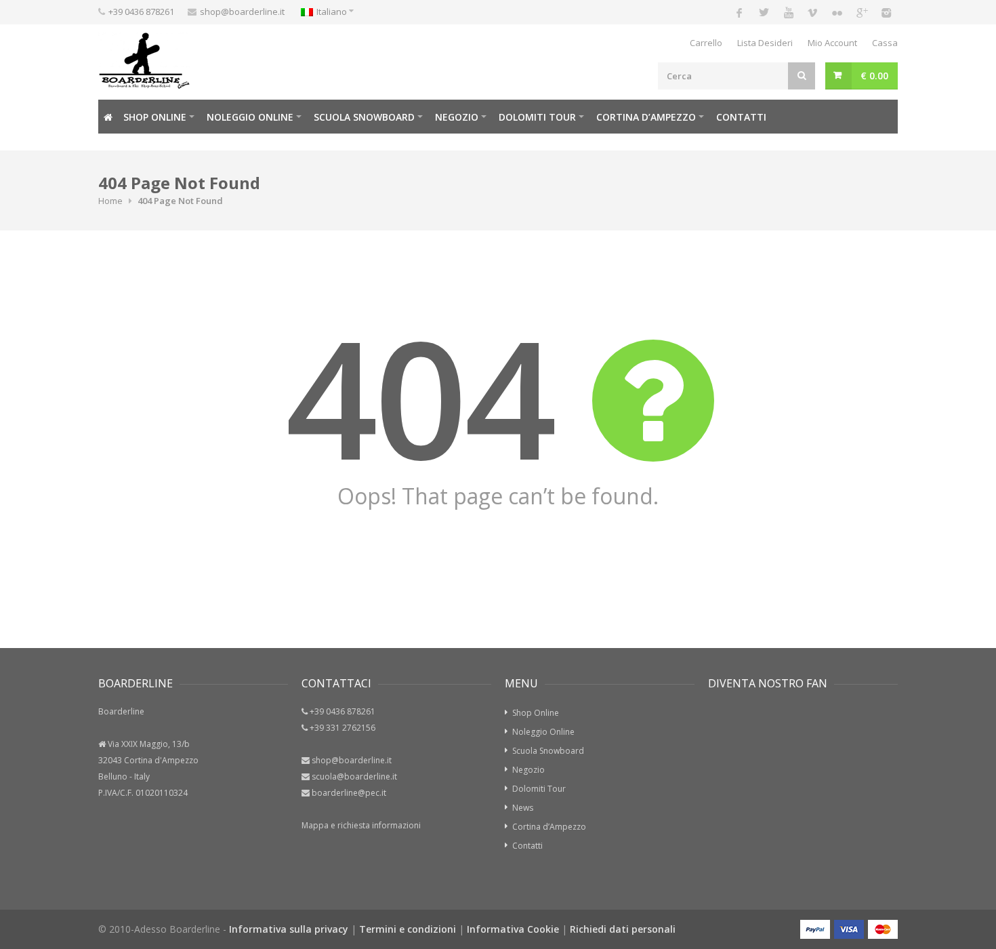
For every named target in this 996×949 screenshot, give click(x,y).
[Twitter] (763, 12)
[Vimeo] (812, 12)
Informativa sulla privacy (288, 929)
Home (110, 201)
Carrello (706, 43)
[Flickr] (837, 12)
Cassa (885, 43)
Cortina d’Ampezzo (646, 116)
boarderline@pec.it (349, 793)
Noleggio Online (250, 116)
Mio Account (832, 43)
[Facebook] (739, 12)
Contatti (741, 116)
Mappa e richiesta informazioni (361, 825)
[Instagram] (885, 12)
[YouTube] (788, 12)
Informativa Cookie (513, 929)
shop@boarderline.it (242, 11)
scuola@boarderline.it (354, 776)
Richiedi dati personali (623, 929)
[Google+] (861, 12)
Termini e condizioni (407, 929)
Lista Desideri (765, 43)
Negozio (456, 116)
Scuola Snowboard (548, 750)
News (522, 807)
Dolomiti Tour (539, 788)
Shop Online (154, 116)
